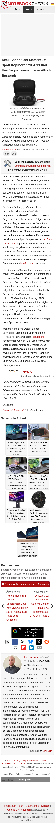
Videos (40, 9)
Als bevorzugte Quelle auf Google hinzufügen (30, 632)
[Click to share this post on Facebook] (14, 642)
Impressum (10, 805)
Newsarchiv (5, 763)
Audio (6, 153)
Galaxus (7, 410)
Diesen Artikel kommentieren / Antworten (26, 584)
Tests (17, 9)
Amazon (18, 410)
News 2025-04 (19, 763)
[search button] (43, 3)
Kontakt (45, 805)
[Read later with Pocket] (15, 648)
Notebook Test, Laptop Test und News (23, 760)
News (29, 9)
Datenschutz (32, 805)
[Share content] (8, 642)
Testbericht (38, 336)
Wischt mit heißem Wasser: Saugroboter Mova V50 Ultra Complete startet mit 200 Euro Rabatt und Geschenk (17, 607)
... (51, 9)
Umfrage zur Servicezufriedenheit (32, 165)
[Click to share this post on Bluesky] (30, 642)
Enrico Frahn (9, 149)
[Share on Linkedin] (31, 648)
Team (21, 805)
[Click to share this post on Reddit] (47, 642)
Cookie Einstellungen (19, 809)
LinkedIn (47, 751)
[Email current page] (39, 648)
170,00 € (26, 372)
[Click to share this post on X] (39, 642)
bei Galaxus (26, 263)
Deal (14, 153)
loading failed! (7, 779)
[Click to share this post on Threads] (23, 642)
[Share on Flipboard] (23, 648)
